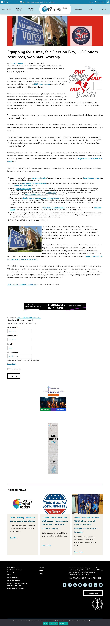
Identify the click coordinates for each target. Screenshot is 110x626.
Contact (37, 2)
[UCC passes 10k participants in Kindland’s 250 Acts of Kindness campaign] (55, 504)
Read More (14, 537)
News (41, 571)
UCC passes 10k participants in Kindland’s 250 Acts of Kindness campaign (55, 524)
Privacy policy (63, 623)
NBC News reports (42, 84)
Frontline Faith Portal (49, 2)
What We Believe (19, 9)
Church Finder (26, 2)
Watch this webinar (23, 188)
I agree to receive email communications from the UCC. (24, 360)
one (54, 192)
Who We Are (6, 9)
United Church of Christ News (29, 317)
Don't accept (53, 623)
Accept (46, 623)
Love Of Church (12, 578)
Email (10, 344)
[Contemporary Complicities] (22, 504)
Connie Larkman (16, 63)
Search (91, 2)
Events (32, 2)
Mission (9, 575)
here (87, 574)
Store (41, 2)
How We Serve (31, 9)
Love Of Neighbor (13, 580)
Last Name (12, 335)
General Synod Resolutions (16, 588)
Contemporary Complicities (22, 520)
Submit (13, 376)
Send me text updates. (15, 369)
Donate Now (99, 1)
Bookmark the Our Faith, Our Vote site (21, 284)
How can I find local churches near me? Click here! (17, 584)
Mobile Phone (12, 352)
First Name (12, 327)
